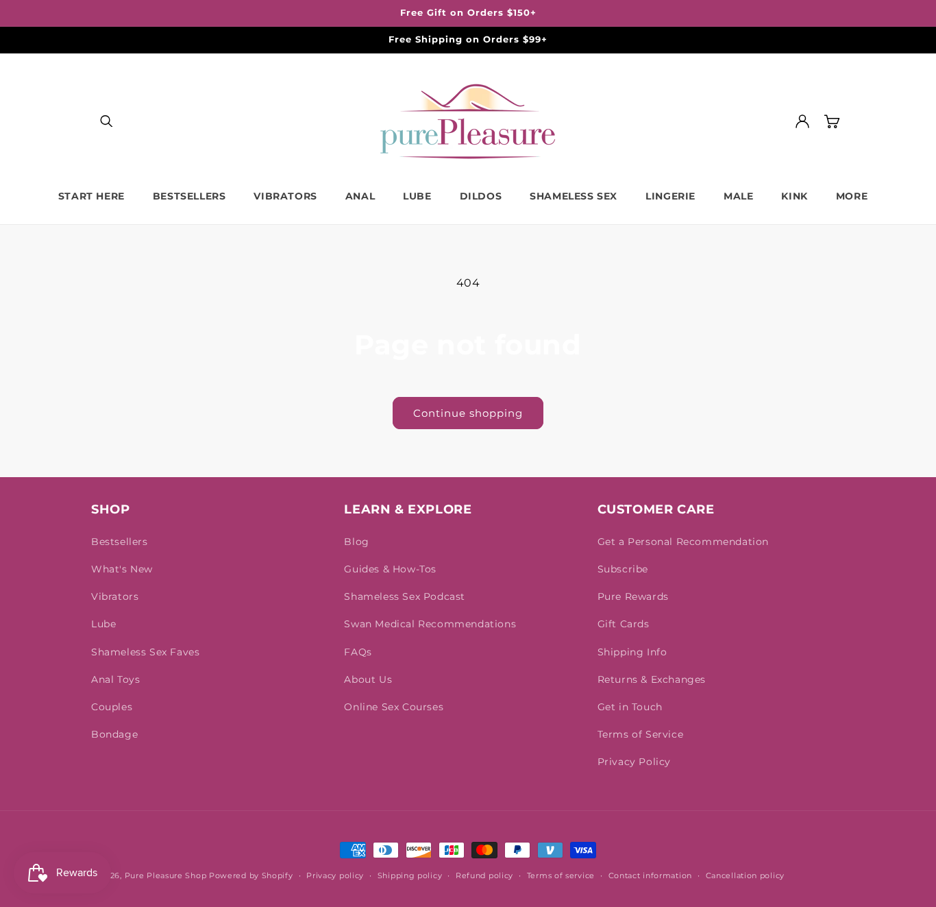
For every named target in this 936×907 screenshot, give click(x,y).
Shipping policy (410, 875)
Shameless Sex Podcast (404, 596)
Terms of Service (641, 734)
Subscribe (623, 569)
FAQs (357, 652)
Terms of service (561, 875)
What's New (122, 569)
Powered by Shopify (251, 875)
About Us (368, 679)
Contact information (650, 875)
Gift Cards (624, 624)
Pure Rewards (633, 596)
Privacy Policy (634, 761)
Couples (111, 707)
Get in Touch (630, 707)
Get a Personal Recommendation (683, 541)
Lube (103, 624)
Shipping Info (632, 652)
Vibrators (114, 596)
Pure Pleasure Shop (166, 875)
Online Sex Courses (393, 707)
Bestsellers (119, 541)
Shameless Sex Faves (145, 652)
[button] (106, 121)
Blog (356, 541)
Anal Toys (115, 679)
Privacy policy (335, 875)
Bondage (114, 734)
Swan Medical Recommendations (430, 624)
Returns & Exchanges (652, 679)
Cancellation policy (745, 875)
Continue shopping (468, 413)
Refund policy (484, 875)
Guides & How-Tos (390, 569)
